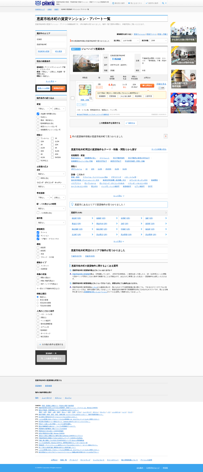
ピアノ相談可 (140, 186)
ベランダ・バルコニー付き (138, 183)
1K (86, 169)
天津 (73, 412)
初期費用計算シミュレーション (95, 292)
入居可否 (148, 96)
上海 (54, 412)
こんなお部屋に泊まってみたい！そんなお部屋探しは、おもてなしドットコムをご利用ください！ (69, 419)
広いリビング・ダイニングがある (112, 183)
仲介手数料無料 (119, 158)
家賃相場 (48, 386)
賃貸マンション (139, 34)
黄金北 (76, 224)
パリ (108, 412)
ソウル (79, 412)
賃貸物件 (38, 386)
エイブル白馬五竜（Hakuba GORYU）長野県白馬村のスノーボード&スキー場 (63, 442)
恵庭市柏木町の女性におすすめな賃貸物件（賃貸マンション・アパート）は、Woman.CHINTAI (68, 407)
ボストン (58, 398)
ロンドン (68, 398)
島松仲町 (101, 229)
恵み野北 (101, 235)
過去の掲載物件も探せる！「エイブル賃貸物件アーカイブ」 (57, 426)
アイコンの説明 (146, 460)
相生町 (76, 218)
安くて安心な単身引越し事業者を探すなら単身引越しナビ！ (57, 447)
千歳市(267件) (76, 256)
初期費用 (102, 96)
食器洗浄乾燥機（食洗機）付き (114, 180)
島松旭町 (77, 229)
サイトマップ (85, 460)
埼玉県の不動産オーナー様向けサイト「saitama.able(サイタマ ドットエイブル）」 (64, 421)
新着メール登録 (43, 88)
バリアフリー (76, 183)
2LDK (117, 169)
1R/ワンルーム (76, 169)
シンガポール (116, 412)
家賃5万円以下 (115, 161)
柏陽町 (101, 218)
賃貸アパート (152, 34)
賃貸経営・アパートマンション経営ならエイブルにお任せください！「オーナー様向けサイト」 (68, 445)
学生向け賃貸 (63, 405)
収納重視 (154, 180)
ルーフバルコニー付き (79, 186)
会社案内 (140, 468)
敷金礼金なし (76, 158)
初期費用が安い (90, 158)
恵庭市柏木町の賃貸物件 (81, 274)
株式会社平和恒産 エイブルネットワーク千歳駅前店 (93, 114)
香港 (40, 412)
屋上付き (94, 186)
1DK (92, 169)
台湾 (45, 412)
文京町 (76, 235)
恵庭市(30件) (90, 256)
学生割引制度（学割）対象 (135, 161)
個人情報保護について (129, 460)
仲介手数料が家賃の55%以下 (139, 158)
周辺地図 (117, 59)
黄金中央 (101, 224)
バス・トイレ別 (130, 177)
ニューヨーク (47, 398)
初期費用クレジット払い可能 (82, 161)
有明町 (125, 218)
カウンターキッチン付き (138, 180)
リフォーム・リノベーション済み (95, 177)
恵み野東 (150, 235)
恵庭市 (76, 213)
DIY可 (150, 186)
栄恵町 (150, 224)
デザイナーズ (116, 177)
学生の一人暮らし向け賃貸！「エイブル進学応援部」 (55, 424)
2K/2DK (108, 169)
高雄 (49, 412)
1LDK (100, 169)
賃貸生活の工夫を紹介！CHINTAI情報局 (51, 431)
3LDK (124, 169)
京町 (124, 224)
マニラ (130, 412)
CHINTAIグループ (153, 468)
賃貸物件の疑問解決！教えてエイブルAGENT (53, 428)
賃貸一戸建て (163, 34)
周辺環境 (138, 96)
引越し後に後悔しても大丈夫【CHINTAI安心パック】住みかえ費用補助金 (61, 440)
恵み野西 (126, 235)
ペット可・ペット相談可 (110, 186)
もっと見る (50, 81)
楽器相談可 (127, 186)
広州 (69, 412)
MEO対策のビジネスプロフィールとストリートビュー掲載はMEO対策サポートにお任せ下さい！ (69, 452)
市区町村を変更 (43, 51)
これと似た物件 (125, 96)
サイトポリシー (113, 460)
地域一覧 (63, 460)
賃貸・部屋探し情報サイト (50, 405)
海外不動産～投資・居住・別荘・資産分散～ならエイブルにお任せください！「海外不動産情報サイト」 (71, 414)
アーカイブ (73, 460)
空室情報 (112, 96)
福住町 (150, 229)
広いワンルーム (90, 183)
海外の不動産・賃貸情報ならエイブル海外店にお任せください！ (59, 410)
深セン (64, 412)
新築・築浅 (75, 177)
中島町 (125, 229)
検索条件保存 (59, 88)
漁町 (149, 218)
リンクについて (98, 460)
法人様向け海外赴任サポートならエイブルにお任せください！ (58, 417)
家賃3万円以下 (101, 161)
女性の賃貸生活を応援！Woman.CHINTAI (51, 433)
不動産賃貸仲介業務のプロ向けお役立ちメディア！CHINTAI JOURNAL (61, 438)
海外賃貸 (71, 405)
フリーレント (105, 158)
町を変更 (58, 51)
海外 (37, 398)
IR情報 (165, 468)
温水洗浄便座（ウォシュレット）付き (85, 180)
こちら (94, 287)
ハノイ (124, 412)
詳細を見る (161, 84)
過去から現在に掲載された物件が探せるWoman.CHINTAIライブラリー (61, 435)
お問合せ (54, 460)
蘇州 (58, 412)
